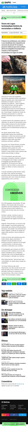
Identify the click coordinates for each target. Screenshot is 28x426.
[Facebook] (14, 414)
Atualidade (11, 293)
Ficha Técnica (4, 419)
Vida (21, 32)
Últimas (4, 341)
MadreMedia (4, 32)
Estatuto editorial (13, 419)
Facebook (19, 384)
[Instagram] (5, 414)
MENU (14, 2)
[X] (22, 414)
